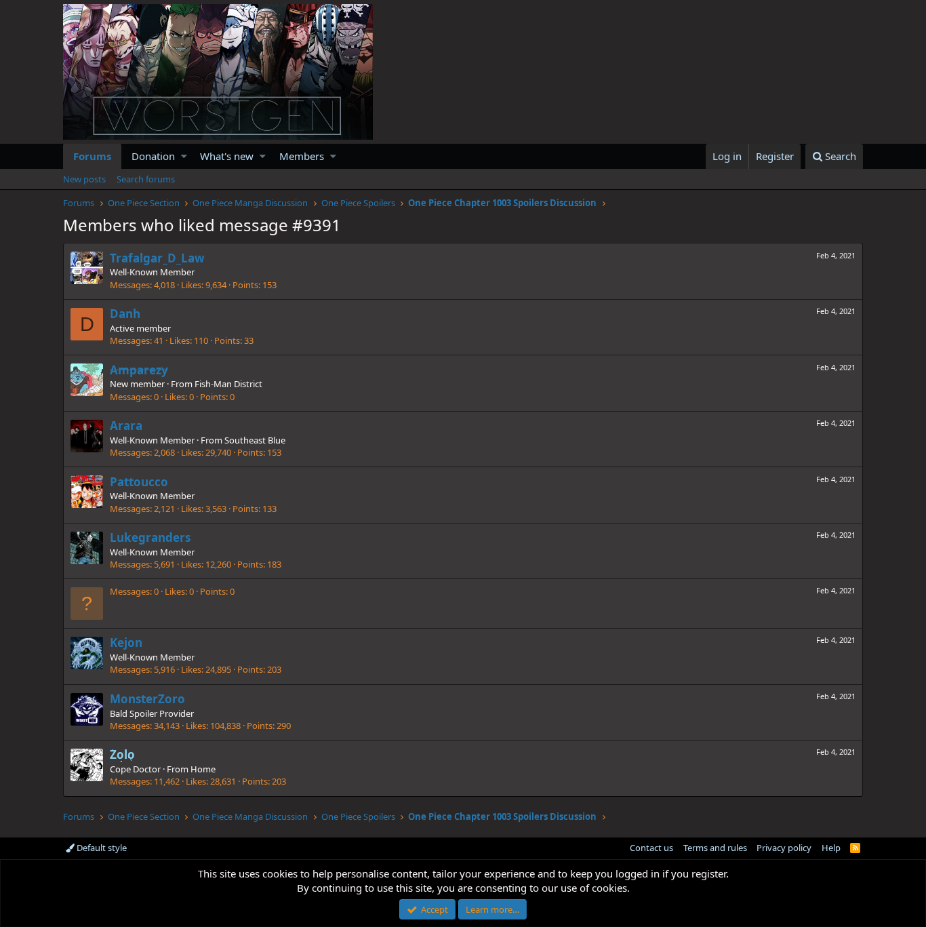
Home (203, 769)
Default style (101, 848)
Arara (126, 425)
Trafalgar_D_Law (157, 258)
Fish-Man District (228, 384)
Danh (125, 313)
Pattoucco (139, 482)
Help (831, 848)
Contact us (651, 848)
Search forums (146, 179)
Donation (153, 156)
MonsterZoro (147, 699)
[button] (184, 156)
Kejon (126, 642)
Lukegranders (150, 537)
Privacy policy (784, 848)
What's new (227, 156)
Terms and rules (715, 848)
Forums (92, 156)
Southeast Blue (254, 440)
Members (301, 156)
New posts (84, 179)
